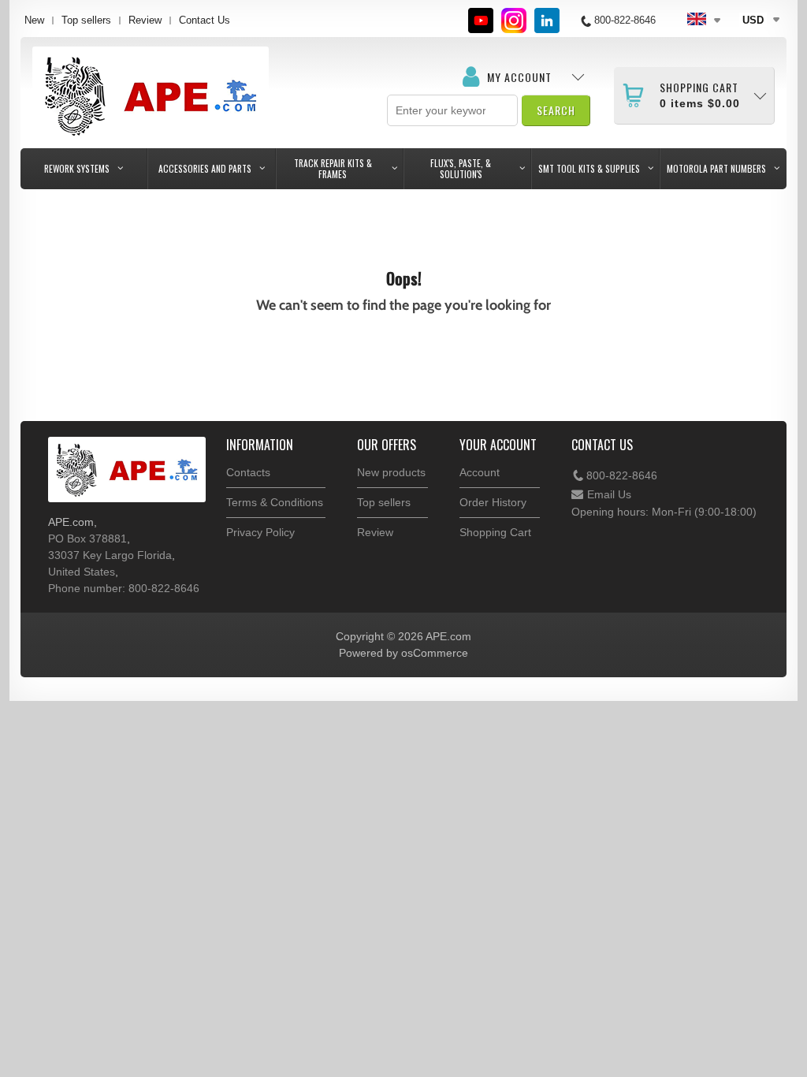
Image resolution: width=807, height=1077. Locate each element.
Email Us (609, 494)
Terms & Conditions (274, 502)
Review (145, 20)
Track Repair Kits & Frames (333, 168)
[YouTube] (480, 20)
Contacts (248, 472)
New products (391, 472)
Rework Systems (77, 168)
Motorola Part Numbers (716, 168)
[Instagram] (513, 20)
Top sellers (86, 20)
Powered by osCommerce (403, 653)
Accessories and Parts (204, 168)
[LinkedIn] (547, 20)
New (34, 20)
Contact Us (204, 20)
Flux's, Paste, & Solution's (460, 168)
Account (479, 472)
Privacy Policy (260, 532)
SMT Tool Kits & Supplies (589, 168)
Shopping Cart (495, 532)
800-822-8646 (621, 475)
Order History (492, 502)
